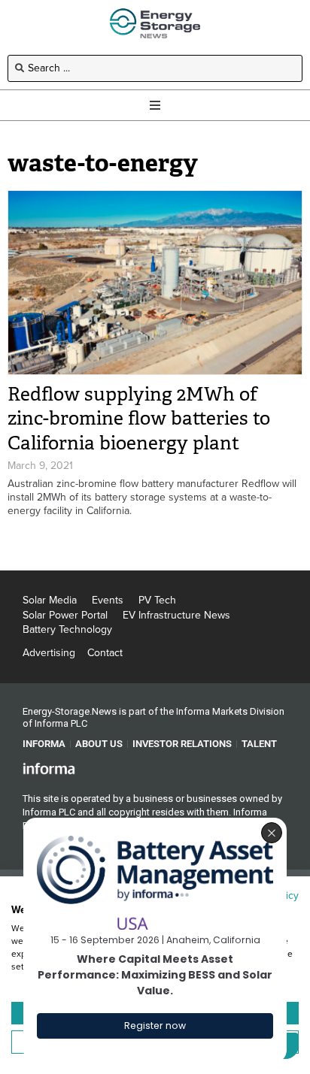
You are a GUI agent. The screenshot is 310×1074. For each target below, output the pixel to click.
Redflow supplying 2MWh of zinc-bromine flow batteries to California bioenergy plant (139, 419)
